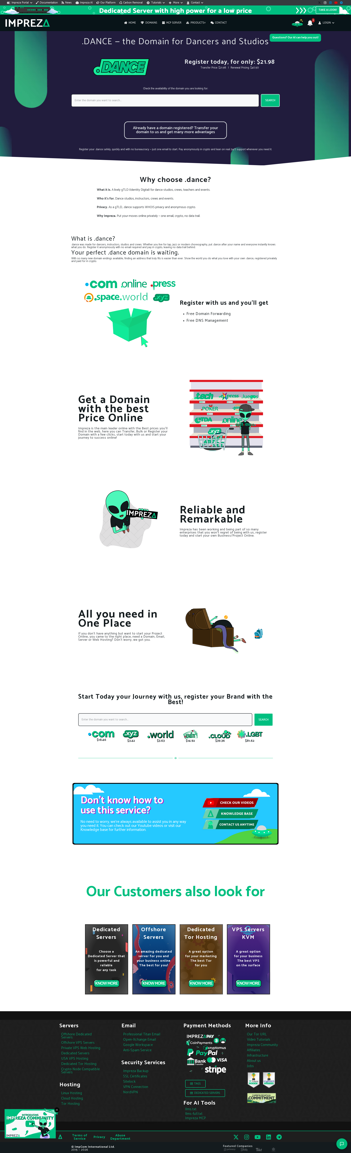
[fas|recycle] (261, 1098)
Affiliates (253, 1050)
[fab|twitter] (236, 1137)
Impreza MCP (195, 1118)
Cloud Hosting (72, 1098)
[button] (19, 2)
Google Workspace (138, 1045)
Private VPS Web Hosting (80, 1048)
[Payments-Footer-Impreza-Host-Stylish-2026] (206, 1054)
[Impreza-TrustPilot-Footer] (253, 1080)
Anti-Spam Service (137, 1050)
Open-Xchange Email (139, 1039)
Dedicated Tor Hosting (79, 1064)
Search (270, 100)
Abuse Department (120, 1137)
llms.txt (191, 1109)
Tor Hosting (70, 1104)
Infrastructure (257, 1055)
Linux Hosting (71, 1093)
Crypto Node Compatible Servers (80, 1070)
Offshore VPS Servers (78, 1043)
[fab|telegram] (279, 1137)
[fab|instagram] (246, 1137)
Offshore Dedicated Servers (76, 1036)
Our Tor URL (257, 1034)
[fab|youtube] (257, 1137)
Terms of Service (79, 1137)
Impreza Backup (136, 1071)
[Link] (176, 130)
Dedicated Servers (75, 1053)
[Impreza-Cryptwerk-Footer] (269, 1080)
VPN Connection (135, 1087)
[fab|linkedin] (268, 1137)
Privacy (99, 1137)
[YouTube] (336, 2)
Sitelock (129, 1081)
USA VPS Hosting (74, 1058)
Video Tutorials (258, 1039)
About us (254, 1061)
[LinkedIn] (330, 2)
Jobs (250, 1066)
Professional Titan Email (141, 1034)
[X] (319, 2)
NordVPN (130, 1092)
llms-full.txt (194, 1114)
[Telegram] (341, 2)
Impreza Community (262, 1045)
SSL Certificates (135, 1076)
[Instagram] (325, 2)
